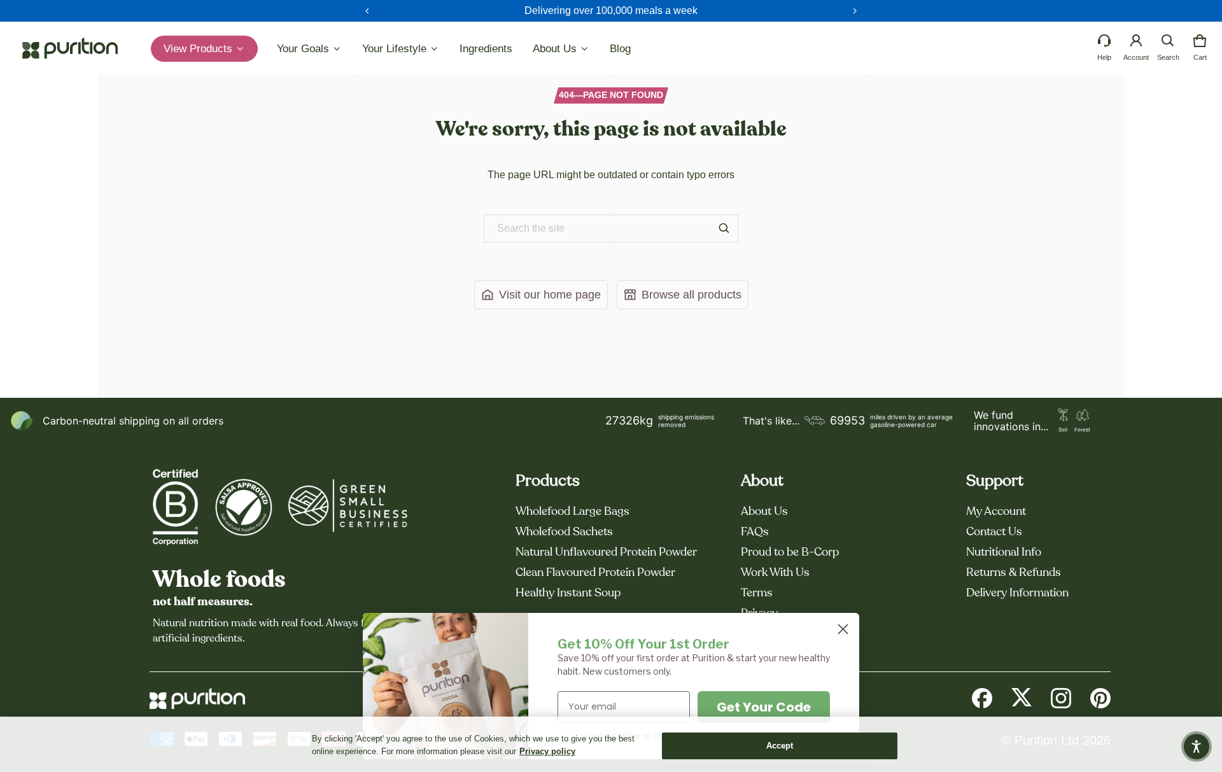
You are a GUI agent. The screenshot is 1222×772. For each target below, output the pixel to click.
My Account (996, 511)
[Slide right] (854, 10)
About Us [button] (556, 49)
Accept (780, 745)
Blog (620, 49)
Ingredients (486, 49)
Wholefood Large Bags (572, 511)
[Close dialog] (843, 629)
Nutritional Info (1003, 552)
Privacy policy (547, 751)
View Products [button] (199, 49)
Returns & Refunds (1013, 573)
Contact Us (994, 532)
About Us (764, 511)
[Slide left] (367, 10)
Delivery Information (1017, 593)
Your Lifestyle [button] (396, 49)
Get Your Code (764, 707)
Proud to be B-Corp (790, 552)
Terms (757, 593)
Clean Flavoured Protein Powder (595, 573)
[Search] (724, 228)
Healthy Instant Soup (568, 593)
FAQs (755, 532)
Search (1168, 57)
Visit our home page (550, 294)
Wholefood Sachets (564, 532)
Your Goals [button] (304, 49)
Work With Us (775, 573)
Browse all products (691, 294)
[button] (1168, 40)
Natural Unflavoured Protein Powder (606, 552)
